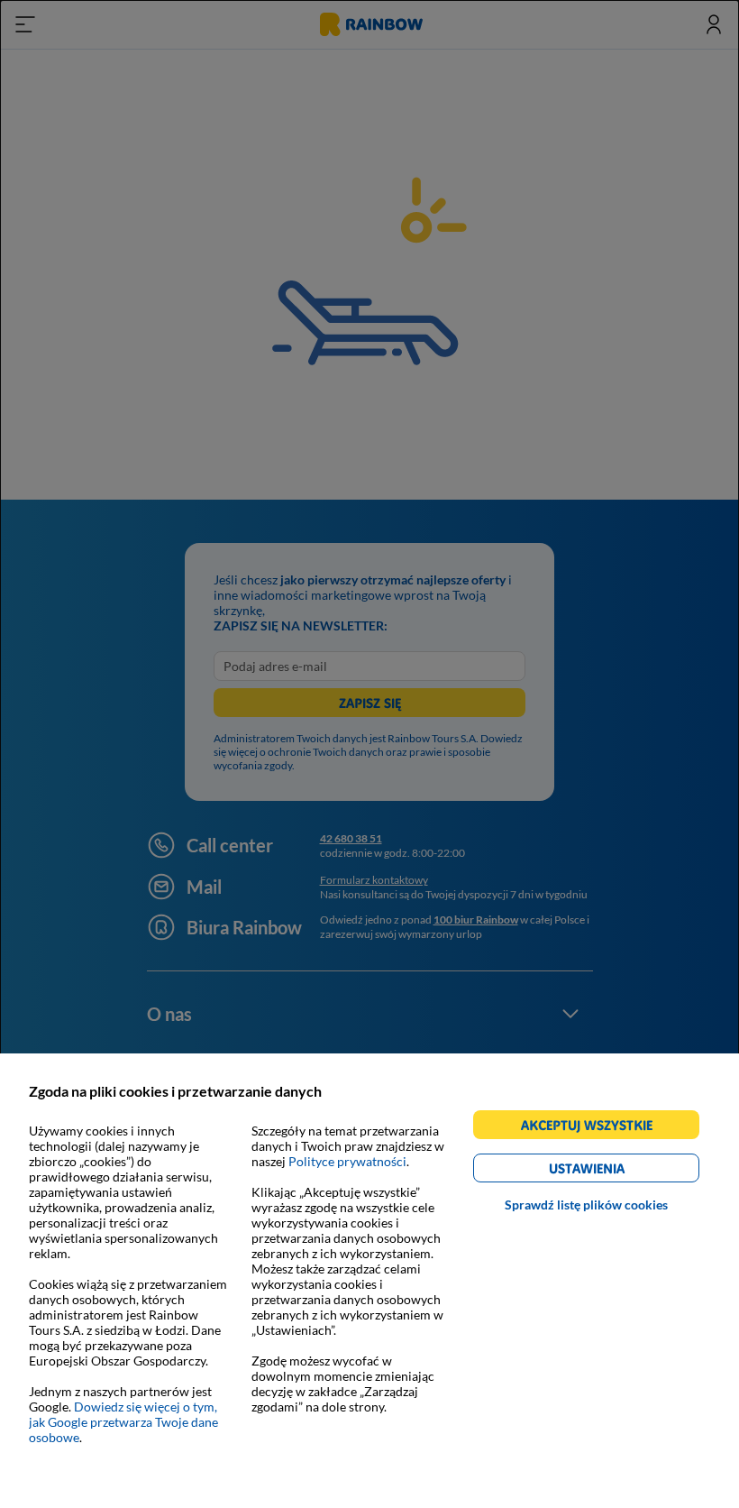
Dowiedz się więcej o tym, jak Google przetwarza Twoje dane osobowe (123, 1422)
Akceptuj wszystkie (594, 1128)
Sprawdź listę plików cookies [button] (586, 1204)
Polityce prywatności (347, 1161)
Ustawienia (618, 1171)
